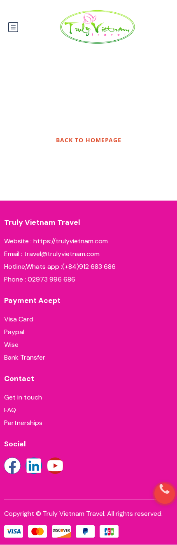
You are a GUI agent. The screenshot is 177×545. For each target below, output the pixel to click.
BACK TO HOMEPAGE (88, 140)
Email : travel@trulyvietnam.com (52, 253)
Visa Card (18, 319)
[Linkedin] (34, 465)
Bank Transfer (24, 357)
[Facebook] (12, 465)
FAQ (10, 410)
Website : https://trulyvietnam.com (56, 241)
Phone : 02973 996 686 (39, 279)
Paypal (14, 332)
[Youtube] (55, 465)
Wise (11, 344)
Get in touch (23, 397)
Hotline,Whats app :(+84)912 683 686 (60, 266)
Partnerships (23, 422)
